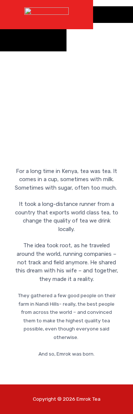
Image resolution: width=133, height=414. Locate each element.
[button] (113, 14)
